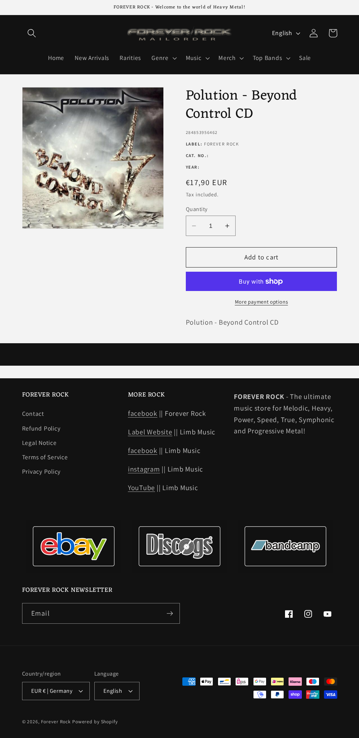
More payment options (261, 301)
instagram (144, 469)
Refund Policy (41, 428)
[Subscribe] (170, 613)
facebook (142, 413)
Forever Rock (56, 721)
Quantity (197, 209)
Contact (33, 413)
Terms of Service (45, 457)
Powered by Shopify (95, 721)
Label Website (150, 431)
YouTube (141, 487)
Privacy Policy (41, 471)
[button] (31, 33)
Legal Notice (39, 443)
